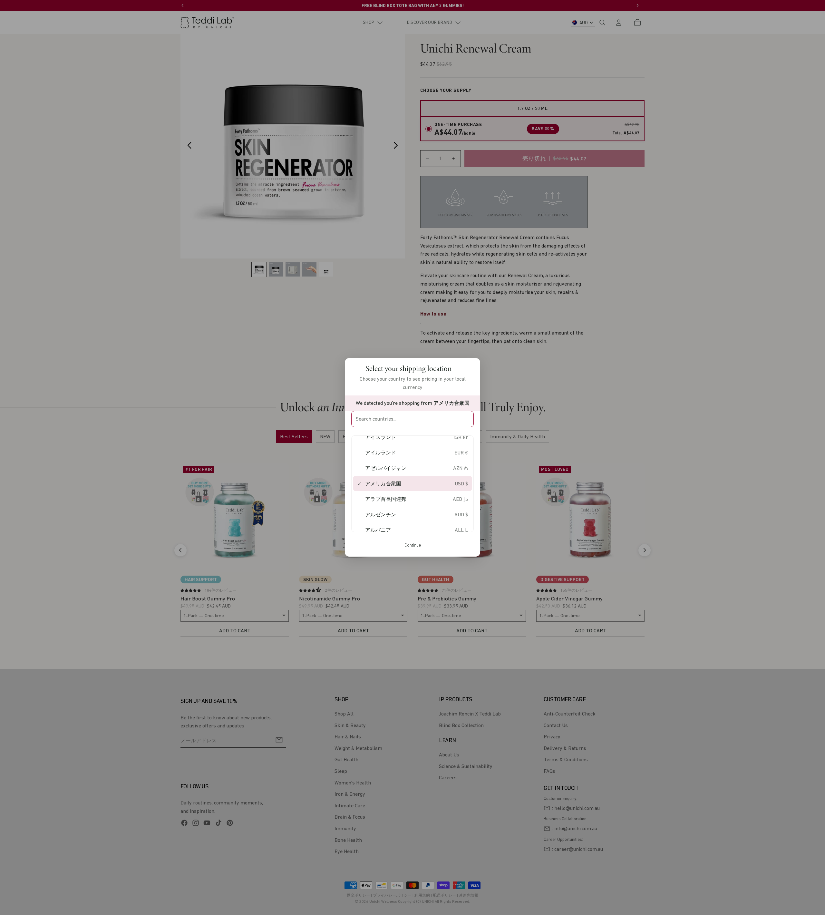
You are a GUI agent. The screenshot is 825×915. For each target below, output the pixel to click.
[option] (412, 437)
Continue (412, 545)
